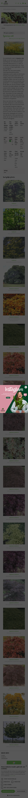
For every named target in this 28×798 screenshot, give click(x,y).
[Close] (26, 387)
